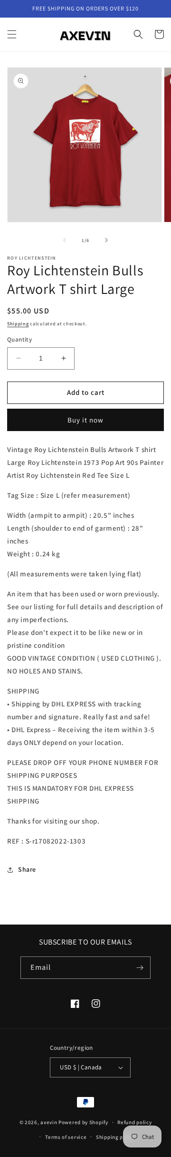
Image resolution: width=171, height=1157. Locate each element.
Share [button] (27, 869)
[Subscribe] (139, 967)
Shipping (18, 324)
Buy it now (85, 419)
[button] (11, 34)
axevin (48, 1122)
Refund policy (134, 1122)
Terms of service (65, 1137)
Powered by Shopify (83, 1122)
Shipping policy (115, 1137)
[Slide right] (106, 240)
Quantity (19, 339)
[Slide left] (64, 240)
